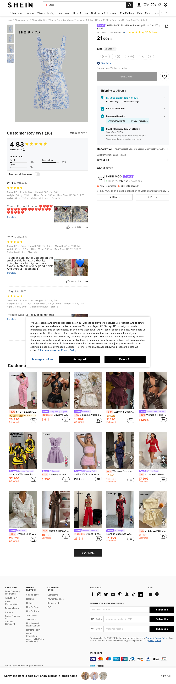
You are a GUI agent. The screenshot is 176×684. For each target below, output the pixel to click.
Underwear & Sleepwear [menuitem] (104, 13)
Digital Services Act (12, 617)
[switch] (37, 174)
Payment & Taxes (55, 599)
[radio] (103, 56)
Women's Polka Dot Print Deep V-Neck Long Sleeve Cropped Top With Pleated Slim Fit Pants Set (153, 414)
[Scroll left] (162, 13)
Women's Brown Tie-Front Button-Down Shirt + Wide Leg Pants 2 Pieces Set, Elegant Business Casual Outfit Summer (56, 530)
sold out (127, 76)
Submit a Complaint (10, 622)
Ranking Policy (33, 630)
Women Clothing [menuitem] (45, 13)
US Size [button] (108, 48)
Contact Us (52, 595)
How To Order (32, 607)
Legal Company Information (12, 592)
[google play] (157, 596)
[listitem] (23, 399)
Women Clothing (39, 20)
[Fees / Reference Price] (111, 39)
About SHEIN (11, 598)
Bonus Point (53, 603)
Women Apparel (22, 20)
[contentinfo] (132, 659)
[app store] (150, 596)
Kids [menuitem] (139, 13)
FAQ (49, 607)
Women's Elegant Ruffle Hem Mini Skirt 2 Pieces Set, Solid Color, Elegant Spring (120, 411)
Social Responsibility (11, 603)
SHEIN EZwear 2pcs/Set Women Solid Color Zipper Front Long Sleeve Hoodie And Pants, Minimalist (23, 411)
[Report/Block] (86, 227)
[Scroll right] (166, 13)
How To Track (32, 611)
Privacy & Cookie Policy (156, 638)
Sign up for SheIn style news (107, 603)
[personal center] (139, 5)
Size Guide (31, 615)
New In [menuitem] (30, 13)
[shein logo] (20, 5)
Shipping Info (32, 595)
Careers (9, 612)
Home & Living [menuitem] (80, 13)
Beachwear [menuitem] (64, 13)
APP (150, 588)
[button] (160, 5)
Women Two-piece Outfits (79, 20)
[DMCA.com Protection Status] (100, 666)
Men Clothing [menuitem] (127, 13)
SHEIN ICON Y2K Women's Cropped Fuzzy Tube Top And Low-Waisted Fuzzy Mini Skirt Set (88, 474)
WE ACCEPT (96, 653)
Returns (30, 599)
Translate (11, 217)
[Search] (129, 5)
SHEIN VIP (31, 619)
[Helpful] (68, 227)
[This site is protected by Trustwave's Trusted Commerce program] (92, 666)
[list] (117, 594)
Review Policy (16, 149)
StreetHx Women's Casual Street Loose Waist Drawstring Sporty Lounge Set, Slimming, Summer (88, 533)
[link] (146, 5)
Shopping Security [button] (115, 116)
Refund (29, 603)
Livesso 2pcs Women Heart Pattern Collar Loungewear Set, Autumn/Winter (23, 533)
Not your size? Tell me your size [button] (112, 68)
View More (88, 552)
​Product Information (31, 634)
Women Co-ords (57, 20)
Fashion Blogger (13, 608)
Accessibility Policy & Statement (35, 640)
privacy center (154, 640)
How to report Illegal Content (33, 624)
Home (10, 20)
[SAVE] (164, 76)
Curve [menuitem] (148, 13)
